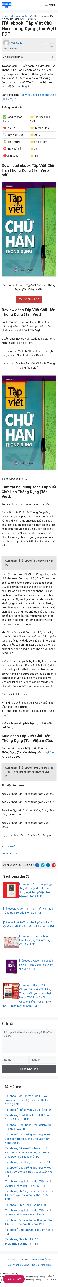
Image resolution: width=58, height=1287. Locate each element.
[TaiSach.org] (7, 5)
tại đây (50, 752)
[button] (29, 299)
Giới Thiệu (11, 1259)
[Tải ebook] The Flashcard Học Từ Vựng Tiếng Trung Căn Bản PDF (34, 940)
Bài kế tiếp (8, 853)
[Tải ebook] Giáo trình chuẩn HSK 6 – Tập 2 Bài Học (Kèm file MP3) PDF (36, 965)
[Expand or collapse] (53, 57)
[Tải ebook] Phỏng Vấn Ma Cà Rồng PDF (28, 1109)
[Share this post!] (37, 866)
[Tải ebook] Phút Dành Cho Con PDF (26, 1205)
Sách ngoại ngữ (16, 16)
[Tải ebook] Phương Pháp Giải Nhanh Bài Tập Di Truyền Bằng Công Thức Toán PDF (29, 1195)
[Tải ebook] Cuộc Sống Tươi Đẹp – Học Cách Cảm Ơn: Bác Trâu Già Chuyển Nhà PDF (29, 1172)
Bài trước (10, 846)
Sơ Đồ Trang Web (41, 1264)
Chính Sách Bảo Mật (41, 1259)
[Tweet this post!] (43, 866)
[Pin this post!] (54, 866)
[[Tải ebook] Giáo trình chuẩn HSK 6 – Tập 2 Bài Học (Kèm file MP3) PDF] (11, 972)
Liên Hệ (24, 1259)
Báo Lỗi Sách (14, 1279)
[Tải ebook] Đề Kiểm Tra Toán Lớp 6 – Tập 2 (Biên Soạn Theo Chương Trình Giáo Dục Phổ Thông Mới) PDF (27, 1152)
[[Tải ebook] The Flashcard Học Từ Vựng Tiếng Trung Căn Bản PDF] (11, 948)
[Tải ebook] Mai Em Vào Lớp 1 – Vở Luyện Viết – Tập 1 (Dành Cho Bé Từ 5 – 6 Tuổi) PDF (29, 1100)
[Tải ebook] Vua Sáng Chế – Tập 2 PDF (28, 1162)
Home (4, 16)
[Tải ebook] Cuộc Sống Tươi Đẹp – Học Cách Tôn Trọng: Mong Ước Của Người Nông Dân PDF (28, 1138)
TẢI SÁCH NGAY (29, 299)
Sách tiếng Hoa (31, 16)
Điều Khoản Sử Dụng (18, 1264)
